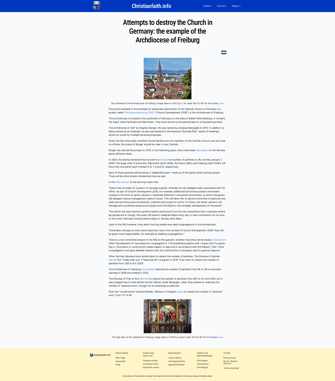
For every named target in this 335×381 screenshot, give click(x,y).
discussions (202, 150)
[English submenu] (211, 6)
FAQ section (122, 182)
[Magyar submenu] (240, 6)
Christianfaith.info (151, 6)
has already (148, 269)
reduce (164, 159)
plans (180, 291)
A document (219, 239)
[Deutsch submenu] (226, 6)
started (113, 259)
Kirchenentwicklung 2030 (139, 112)
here (221, 103)
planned (144, 278)
